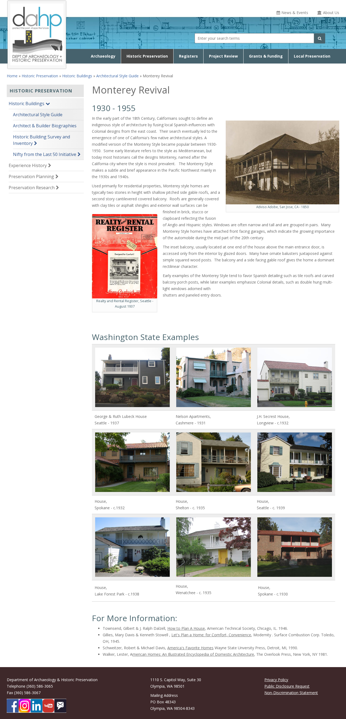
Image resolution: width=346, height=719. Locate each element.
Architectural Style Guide (117, 75)
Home (12, 75)
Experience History (28, 165)
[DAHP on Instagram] (25, 706)
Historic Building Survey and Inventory (41, 140)
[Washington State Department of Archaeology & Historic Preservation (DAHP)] (37, 34)
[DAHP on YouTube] (48, 706)
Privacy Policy (276, 679)
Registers (188, 56)
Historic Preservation (147, 56)
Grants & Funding (266, 56)
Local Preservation (312, 56)
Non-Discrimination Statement (291, 692)
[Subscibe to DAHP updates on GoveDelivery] (60, 706)
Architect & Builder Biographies (44, 126)
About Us (331, 12)
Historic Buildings (77, 75)
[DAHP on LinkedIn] (36, 706)
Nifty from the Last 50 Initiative (44, 154)
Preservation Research (32, 188)
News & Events (294, 12)
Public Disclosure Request (287, 686)
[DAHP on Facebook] (13, 706)
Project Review (223, 56)
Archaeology (103, 56)
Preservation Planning (31, 176)
